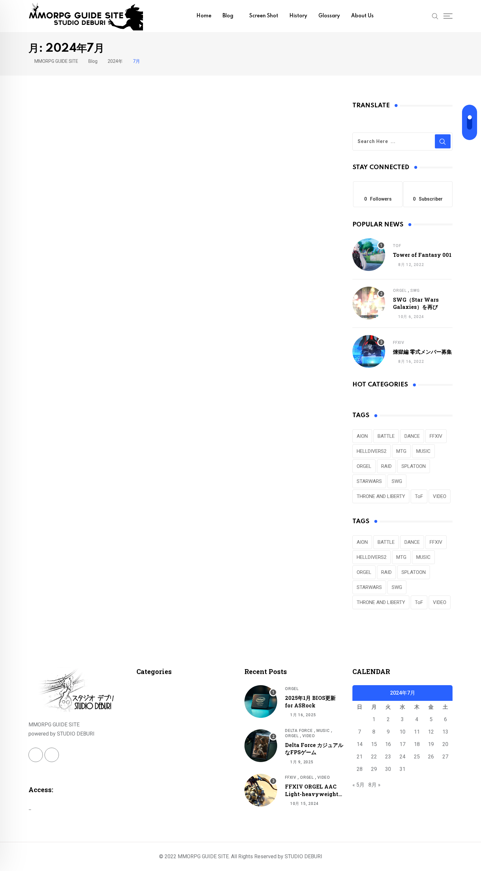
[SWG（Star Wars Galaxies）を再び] (368, 303)
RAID (386, 466)
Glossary (329, 16)
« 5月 (358, 785)
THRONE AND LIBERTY (381, 496)
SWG (414, 290)
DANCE (412, 436)
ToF (397, 245)
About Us (362, 16)
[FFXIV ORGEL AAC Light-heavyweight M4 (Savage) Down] (260, 790)
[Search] (435, 16)
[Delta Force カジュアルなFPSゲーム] (260, 745)
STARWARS (369, 481)
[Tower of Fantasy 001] (368, 254)
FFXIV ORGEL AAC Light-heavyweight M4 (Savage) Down (311, 794)
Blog (228, 16)
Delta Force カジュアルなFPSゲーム (314, 748)
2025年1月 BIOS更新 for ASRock (310, 701)
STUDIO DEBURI (303, 856)
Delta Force (299, 730)
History (298, 16)
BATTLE (386, 436)
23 (388, 757)
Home (203, 16)
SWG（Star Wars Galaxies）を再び (416, 303)
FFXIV (398, 342)
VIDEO (439, 496)
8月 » (374, 785)
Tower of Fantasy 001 (422, 254)
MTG (401, 451)
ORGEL (400, 290)
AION (362, 436)
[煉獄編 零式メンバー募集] (368, 351)
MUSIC (423, 451)
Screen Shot (263, 16)
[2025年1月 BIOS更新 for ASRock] (260, 701)
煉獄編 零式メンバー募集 (422, 351)
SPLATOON (413, 466)
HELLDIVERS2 (371, 451)
